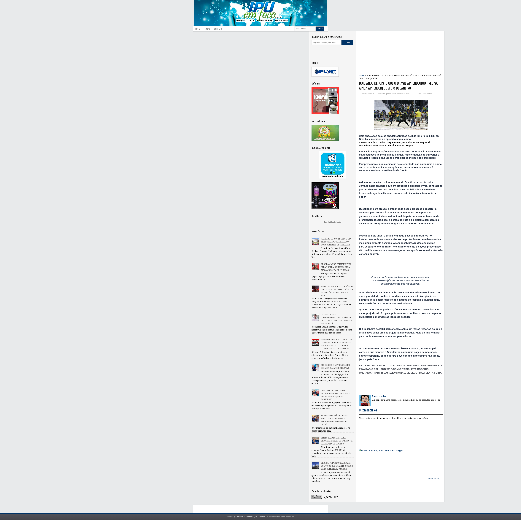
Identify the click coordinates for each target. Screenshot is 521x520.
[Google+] (331, 50)
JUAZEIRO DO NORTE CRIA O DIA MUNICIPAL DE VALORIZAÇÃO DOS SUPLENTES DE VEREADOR (336, 242)
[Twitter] (320, 50)
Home (361, 75)
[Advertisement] (401, 51)
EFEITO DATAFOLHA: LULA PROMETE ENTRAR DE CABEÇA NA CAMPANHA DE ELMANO (336, 441)
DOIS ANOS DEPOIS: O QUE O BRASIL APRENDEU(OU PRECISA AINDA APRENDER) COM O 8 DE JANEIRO (398, 85)
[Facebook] (326, 50)
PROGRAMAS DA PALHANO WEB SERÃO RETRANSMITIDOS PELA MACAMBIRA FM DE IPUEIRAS (336, 267)
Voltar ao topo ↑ (435, 478)
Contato (218, 28)
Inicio (197, 28)
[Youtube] (314, 50)
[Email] (348, 50)
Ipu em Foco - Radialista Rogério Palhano (249, 517)
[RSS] (343, 50)
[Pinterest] (337, 50)
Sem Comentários (425, 94)
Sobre (207, 28)
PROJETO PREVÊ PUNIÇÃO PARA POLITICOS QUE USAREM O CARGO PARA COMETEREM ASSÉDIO (337, 466)
